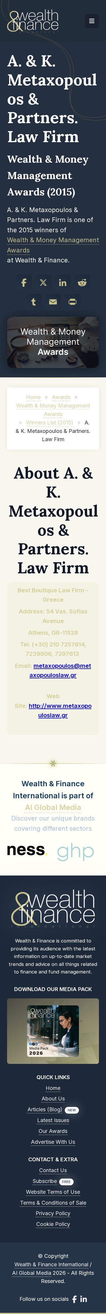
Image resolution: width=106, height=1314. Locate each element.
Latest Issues (53, 1120)
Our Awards (53, 1131)
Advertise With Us (53, 1142)
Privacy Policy (53, 1213)
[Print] (72, 302)
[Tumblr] (34, 302)
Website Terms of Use (53, 1192)
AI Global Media (53, 807)
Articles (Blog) (44, 1109)
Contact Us (53, 1170)
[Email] (53, 302)
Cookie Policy (53, 1224)
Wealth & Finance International (51, 1264)
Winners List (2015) (49, 422)
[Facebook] (24, 282)
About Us (53, 1098)
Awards (61, 397)
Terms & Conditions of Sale (53, 1203)
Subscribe (45, 1181)
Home (33, 397)
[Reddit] (82, 282)
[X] (43, 282)
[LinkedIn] (63, 282)
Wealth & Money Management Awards (53, 245)
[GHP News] (62, 852)
